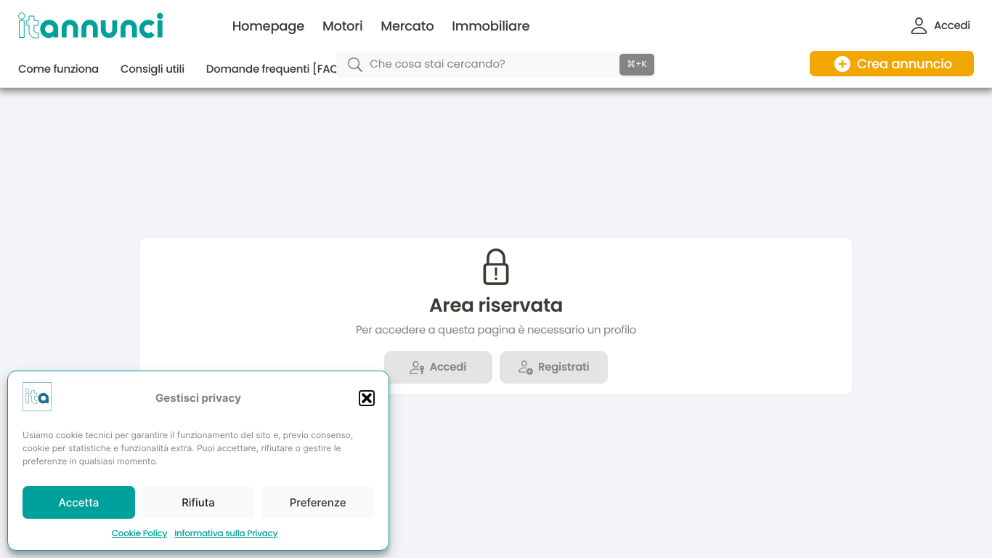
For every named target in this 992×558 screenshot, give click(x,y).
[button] (366, 398)
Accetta (78, 502)
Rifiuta (198, 502)
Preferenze (318, 502)
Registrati (563, 367)
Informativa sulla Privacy (225, 533)
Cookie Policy (139, 533)
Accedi (447, 367)
